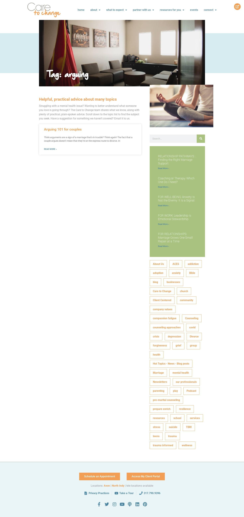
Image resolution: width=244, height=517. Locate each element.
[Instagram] (114, 504)
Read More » (50, 149)
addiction (193, 264)
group (193, 345)
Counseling (191, 318)
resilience (185, 409)
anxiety (176, 273)
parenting (158, 390)
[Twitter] (107, 504)
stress (156, 427)
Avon (107, 485)
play (175, 390)
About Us (158, 264)
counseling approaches (167, 327)
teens (156, 436)
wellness (187, 445)
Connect (208, 9)
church (184, 291)
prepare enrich (161, 409)
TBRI (189, 427)
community (186, 300)
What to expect (115, 9)
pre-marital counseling (166, 400)
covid (192, 327)
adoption (158, 273)
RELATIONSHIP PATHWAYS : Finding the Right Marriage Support (176, 159)
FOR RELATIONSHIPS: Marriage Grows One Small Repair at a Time (175, 237)
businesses (173, 282)
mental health (180, 372)
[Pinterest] (145, 504)
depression (174, 336)
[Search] (201, 139)
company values (162, 309)
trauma (172, 436)
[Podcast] (129, 504)
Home (81, 9)
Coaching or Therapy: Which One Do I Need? (176, 180)
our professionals (186, 381)
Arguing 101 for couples (63, 129)
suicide (173, 427)
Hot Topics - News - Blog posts (171, 363)
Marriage (158, 372)
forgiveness (160, 345)
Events (194, 9)
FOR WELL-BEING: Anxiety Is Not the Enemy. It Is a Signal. (176, 198)
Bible (192, 273)
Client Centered (162, 300)
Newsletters (160, 381)
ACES (175, 264)
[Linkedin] (137, 504)
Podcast (191, 390)
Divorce (194, 336)
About (93, 9)
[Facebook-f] (99, 504)
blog (155, 282)
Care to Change (162, 291)
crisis (156, 336)
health (156, 354)
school (177, 418)
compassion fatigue (164, 318)
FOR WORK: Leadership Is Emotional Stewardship (174, 217)
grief (178, 345)
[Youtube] (122, 504)
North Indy (118, 485)
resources (159, 418)
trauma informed (163, 445)
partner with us (142, 9)
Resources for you (170, 9)
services (195, 418)
